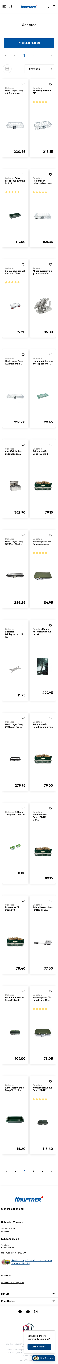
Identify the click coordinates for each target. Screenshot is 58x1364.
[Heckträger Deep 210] (43, 125)
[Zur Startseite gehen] (29, 6)
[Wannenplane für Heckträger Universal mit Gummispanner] (43, 1032)
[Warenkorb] (53, 6)
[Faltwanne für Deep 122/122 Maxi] (43, 852)
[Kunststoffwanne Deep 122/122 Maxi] (15, 1122)
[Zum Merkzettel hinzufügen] (23, 84)
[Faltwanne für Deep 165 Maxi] (43, 486)
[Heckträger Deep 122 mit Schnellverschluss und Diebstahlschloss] (15, 396)
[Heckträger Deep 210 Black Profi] (15, 759)
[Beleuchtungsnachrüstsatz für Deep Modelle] (15, 305)
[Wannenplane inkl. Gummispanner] (43, 576)
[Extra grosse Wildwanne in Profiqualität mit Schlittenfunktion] (15, 215)
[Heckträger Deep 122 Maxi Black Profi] (15, 576)
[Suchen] (47, 6)
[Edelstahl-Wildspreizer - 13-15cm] (15, 669)
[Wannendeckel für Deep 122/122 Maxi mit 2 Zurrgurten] (43, 1122)
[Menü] (4, 6)
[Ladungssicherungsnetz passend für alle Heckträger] (43, 396)
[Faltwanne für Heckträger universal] (43, 759)
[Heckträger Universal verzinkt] (43, 215)
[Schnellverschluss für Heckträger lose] (43, 942)
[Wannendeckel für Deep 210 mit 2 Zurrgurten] (15, 1032)
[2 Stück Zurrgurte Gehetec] (15, 847)
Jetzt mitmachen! (39, 1347)
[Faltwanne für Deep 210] (15, 942)
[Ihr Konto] (10, 6)
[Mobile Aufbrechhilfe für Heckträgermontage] (43, 666)
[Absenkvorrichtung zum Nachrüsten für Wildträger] (43, 305)
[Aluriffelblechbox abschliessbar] (15, 486)
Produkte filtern (29, 43)
